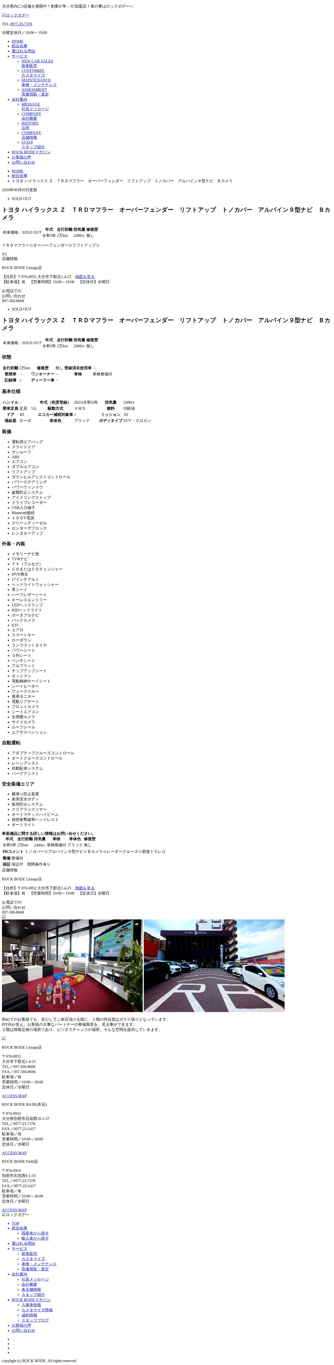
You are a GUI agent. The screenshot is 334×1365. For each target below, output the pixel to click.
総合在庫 (19, 46)
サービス (19, 56)
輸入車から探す (35, 1238)
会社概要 (29, 1284)
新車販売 (29, 1254)
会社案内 (19, 99)
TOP (15, 1223)
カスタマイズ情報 (37, 1310)
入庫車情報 (31, 1305)
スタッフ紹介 (33, 1295)
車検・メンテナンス (39, 1264)
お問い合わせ (23, 162)
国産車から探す (35, 1233)
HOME (17, 41)
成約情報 (29, 1315)
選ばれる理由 (23, 51)
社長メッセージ (35, 1279)
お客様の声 (21, 157)
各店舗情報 (31, 1289)
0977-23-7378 (21, 24)
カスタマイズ (33, 1259)
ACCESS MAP (14, 1096)
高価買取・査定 (35, 1269)
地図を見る (85, 277)
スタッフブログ (35, 1320)
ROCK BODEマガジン (31, 152)
